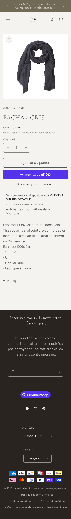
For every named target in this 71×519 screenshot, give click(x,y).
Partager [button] (13, 281)
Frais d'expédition (13, 132)
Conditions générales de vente (25, 507)
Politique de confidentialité (37, 494)
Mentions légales (57, 507)
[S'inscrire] (58, 372)
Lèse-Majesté (22, 488)
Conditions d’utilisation (23, 501)
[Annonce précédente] (7, 6)
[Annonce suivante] (64, 6)
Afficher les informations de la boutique (28, 211)
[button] (8, 19)
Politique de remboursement (50, 488)
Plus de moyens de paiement (35, 184)
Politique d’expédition (53, 501)
